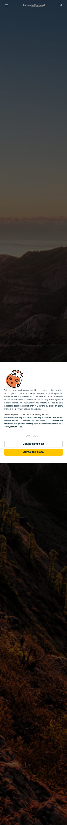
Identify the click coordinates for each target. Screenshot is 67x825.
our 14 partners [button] (36, 390)
